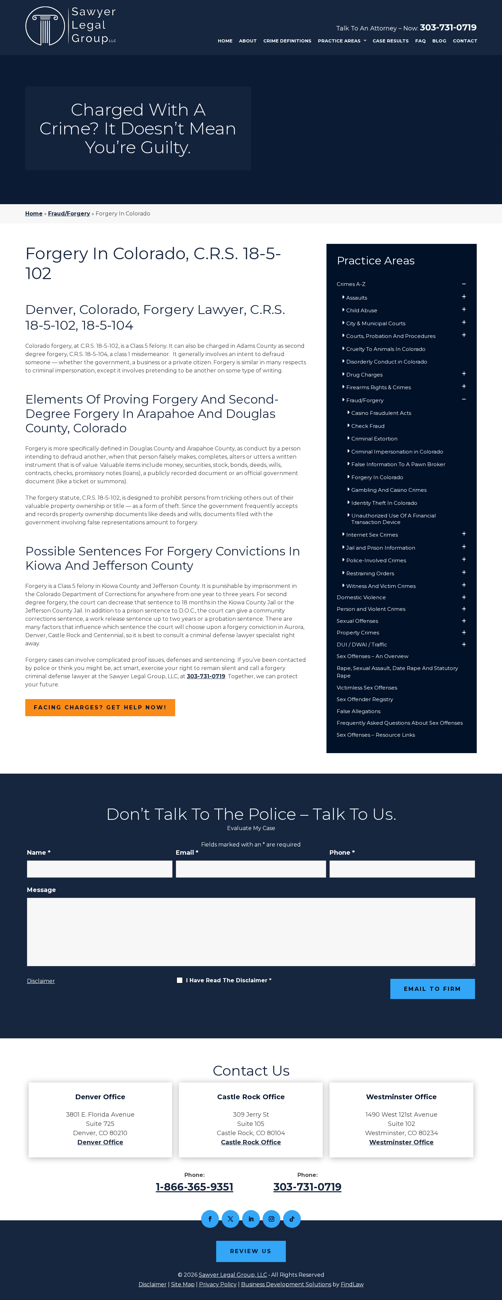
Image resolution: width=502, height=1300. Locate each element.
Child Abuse (361, 310)
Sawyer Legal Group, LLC (233, 1275)
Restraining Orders (370, 573)
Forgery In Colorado (377, 477)
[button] (495, 1250)
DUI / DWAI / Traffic (362, 644)
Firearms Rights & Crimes (378, 387)
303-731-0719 (448, 27)
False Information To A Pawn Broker (398, 464)
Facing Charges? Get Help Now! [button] (100, 707)
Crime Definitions (287, 40)
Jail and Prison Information (380, 547)
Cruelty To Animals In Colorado (386, 349)
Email (187, 852)
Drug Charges (364, 374)
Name (39, 852)
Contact (465, 40)
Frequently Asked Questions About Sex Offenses (400, 723)
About (248, 40)
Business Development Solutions (286, 1284)
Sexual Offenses (357, 621)
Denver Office (100, 1142)
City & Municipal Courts (375, 323)
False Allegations (358, 711)
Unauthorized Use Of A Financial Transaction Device (393, 518)
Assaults (356, 297)
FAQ (420, 40)
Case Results (391, 40)
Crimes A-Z (351, 284)
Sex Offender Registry (365, 699)
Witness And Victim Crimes (381, 586)
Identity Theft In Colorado (384, 503)
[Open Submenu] (464, 284)
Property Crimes (358, 632)
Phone (342, 852)
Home (225, 40)
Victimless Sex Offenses (367, 687)
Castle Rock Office (251, 1142)
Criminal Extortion (374, 438)
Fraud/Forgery (365, 400)
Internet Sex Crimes (372, 534)
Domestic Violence (361, 597)
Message (41, 890)
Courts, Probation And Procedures (390, 336)
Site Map (183, 1284)
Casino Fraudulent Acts (381, 413)
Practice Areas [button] (339, 40)
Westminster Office (401, 1142)
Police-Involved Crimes (376, 560)
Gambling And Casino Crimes (389, 490)
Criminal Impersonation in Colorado (397, 451)
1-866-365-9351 (194, 1187)
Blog (439, 40)
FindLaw (352, 1284)
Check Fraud (368, 426)
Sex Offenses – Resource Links (376, 735)
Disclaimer (41, 981)
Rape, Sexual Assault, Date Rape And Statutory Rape (397, 672)
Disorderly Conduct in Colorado (386, 361)
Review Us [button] (251, 1251)
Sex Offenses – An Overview (372, 656)
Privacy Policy (218, 1284)
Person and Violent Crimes (371, 609)
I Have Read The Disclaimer (228, 980)
